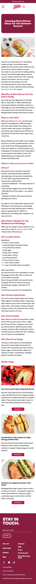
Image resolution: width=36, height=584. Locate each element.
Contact (21, 544)
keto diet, (19, 121)
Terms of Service (8, 571)
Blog (4, 557)
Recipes (6, 553)
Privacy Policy (7, 567)
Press (20, 550)
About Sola (7, 548)
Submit (6, 535)
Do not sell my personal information (14, 575)
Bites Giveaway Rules (24, 557)
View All (6, 544)
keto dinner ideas (7, 89)
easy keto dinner (22, 229)
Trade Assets (23, 553)
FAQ (19, 547)
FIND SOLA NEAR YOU (18, 1)
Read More (18, 409)
